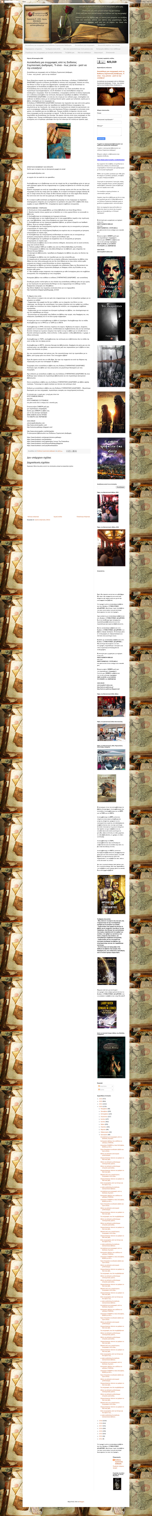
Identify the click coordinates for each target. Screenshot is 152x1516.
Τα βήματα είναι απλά (52, 49)
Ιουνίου (103, 1121)
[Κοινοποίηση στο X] (71, 451)
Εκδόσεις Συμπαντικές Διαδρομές (119, 1461)
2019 (101, 1420)
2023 (101, 1099)
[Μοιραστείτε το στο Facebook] (74, 451)
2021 (101, 1104)
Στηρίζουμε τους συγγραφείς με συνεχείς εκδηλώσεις (43, 52)
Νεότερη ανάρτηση (33, 516)
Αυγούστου (104, 1116)
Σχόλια (102, 1089)
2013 (101, 1436)
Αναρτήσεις (103, 1086)
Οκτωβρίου (104, 1111)
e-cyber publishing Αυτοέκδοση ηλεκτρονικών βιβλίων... (109, 1188)
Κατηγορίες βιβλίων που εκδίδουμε (108, 49)
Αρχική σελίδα (58, 516)
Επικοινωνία (110, 52)
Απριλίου (103, 1127)
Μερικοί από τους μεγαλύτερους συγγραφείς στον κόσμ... (110, 1175)
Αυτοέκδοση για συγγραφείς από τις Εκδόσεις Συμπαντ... (111, 1137)
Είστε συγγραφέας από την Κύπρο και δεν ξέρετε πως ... (111, 1183)
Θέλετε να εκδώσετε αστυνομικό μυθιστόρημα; (109, 1154)
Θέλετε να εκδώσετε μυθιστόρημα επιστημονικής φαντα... (110, 1162)
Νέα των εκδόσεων (84, 52)
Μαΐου (103, 1124)
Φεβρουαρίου (105, 1132)
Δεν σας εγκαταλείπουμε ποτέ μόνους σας (78, 49)
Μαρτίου (103, 1129)
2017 (101, 1426)
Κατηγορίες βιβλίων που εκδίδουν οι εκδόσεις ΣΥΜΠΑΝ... (111, 1141)
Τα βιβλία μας (69, 52)
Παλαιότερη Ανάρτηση (83, 516)
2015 (101, 1431)
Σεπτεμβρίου (105, 1114)
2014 (101, 1433)
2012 (101, 1439)
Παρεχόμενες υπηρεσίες (33, 49)
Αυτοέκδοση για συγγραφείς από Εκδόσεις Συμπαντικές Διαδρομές (48, 45)
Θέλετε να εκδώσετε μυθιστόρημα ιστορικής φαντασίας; (110, 1167)
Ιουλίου (103, 1119)
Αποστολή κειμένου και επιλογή (109, 45)
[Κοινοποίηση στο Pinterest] (76, 451)
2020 (101, 1106)
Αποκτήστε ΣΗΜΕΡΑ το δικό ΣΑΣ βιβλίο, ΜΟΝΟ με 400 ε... (112, 1146)
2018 (101, 1423)
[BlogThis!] (69, 451)
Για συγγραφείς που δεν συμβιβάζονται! (112, 1216)
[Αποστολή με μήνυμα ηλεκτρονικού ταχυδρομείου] (67, 451)
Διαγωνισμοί (98, 52)
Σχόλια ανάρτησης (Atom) (42, 520)
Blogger (81, 1501)
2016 (101, 1428)
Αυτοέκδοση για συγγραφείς (84, 45)
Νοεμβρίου (104, 1109)
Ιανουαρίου (104, 1134)
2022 (101, 1101)
